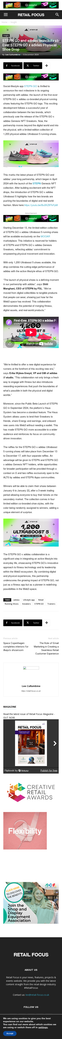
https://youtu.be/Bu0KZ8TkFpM (41, 205)
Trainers (51, 604)
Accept (9, 1033)
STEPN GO (30, 86)
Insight (14, 22)
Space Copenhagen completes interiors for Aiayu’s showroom (15, 647)
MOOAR (45, 236)
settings (43, 1027)
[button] (5, 14)
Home (4, 22)
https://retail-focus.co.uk (31, 691)
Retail (40, 600)
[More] (46, 65)
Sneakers (26, 604)
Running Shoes (12, 604)
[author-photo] (31, 668)
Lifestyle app (29, 600)
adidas (16, 600)
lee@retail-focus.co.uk (37, 994)
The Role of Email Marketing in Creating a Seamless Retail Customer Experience (46, 648)
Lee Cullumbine (12, 54)
